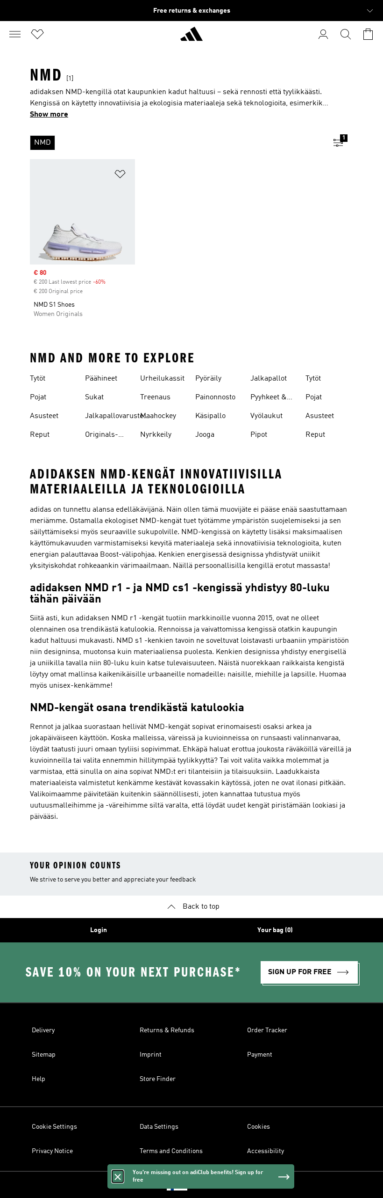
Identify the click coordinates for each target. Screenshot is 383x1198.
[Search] (345, 34)
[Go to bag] (368, 34)
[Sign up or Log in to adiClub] (323, 34)
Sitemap (44, 1054)
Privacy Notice (52, 1151)
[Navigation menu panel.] (15, 34)
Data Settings (159, 1127)
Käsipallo (210, 416)
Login (98, 930)
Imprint (151, 1054)
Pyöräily (208, 378)
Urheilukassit (162, 378)
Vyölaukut (266, 416)
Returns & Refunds (167, 1030)
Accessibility (265, 1151)
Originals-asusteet (101, 436)
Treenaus (155, 397)
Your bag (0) (275, 930)
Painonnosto (215, 397)
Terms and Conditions (171, 1151)
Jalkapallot (268, 378)
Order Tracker (267, 1030)
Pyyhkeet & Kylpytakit (268, 398)
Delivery (43, 1030)
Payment (259, 1054)
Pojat (38, 397)
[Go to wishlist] (37, 34)
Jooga (204, 435)
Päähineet (101, 378)
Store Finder (158, 1079)
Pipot (258, 435)
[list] (176, 142)
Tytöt (37, 378)
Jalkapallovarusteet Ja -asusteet (117, 417)
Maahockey (158, 416)
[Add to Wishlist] (120, 176)
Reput (40, 435)
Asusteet (44, 416)
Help (38, 1079)
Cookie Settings (54, 1127)
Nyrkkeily (155, 435)
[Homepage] (191, 38)
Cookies (258, 1127)
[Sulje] (117, 1176)
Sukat (94, 397)
